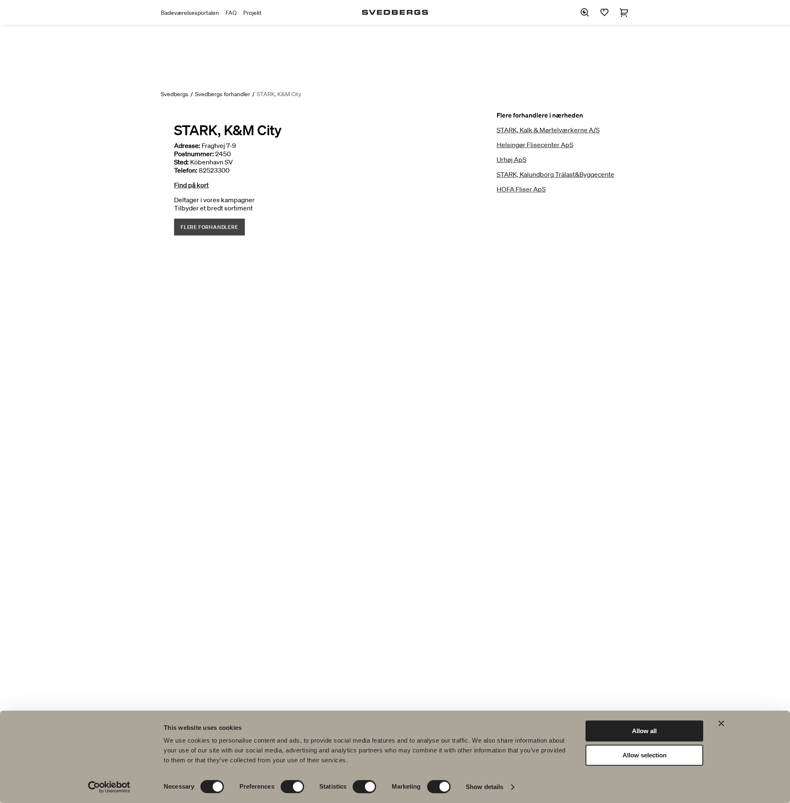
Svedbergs (174, 94)
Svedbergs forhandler (222, 94)
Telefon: (186, 170)
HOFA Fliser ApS (521, 189)
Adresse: (187, 145)
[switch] (292, 786)
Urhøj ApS (511, 159)
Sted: (181, 162)
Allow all (644, 730)
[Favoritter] (604, 12)
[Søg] (585, 12)
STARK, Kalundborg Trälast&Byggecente (555, 174)
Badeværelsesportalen (190, 12)
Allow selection (645, 755)
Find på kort (191, 185)
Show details (484, 786)
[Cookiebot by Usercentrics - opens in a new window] (109, 787)
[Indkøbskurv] (624, 12)
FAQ (231, 12)
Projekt (252, 12)
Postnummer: (194, 154)
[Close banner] (721, 723)
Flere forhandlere (209, 227)
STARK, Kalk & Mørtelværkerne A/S (548, 130)
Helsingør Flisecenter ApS (535, 145)
